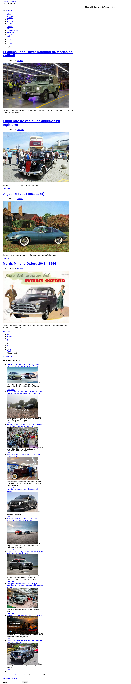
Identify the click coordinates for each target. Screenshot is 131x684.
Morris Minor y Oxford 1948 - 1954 (29, 263)
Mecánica (10, 32)
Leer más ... (7, 116)
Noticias (10, 20)
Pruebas (10, 21)
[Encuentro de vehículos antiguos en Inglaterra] (36, 182)
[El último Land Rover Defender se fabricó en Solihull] (36, 107)
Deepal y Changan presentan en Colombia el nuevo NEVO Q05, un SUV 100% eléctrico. (23, 365)
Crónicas (10, 16)
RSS (17, 678)
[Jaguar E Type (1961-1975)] (36, 251)
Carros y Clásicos (9, 2)
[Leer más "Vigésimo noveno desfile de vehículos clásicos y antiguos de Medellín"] (22, 664)
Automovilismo (12, 30)
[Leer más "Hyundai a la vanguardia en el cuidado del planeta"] (22, 511)
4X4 (8, 29)
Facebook (6, 678)
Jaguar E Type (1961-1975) (23, 194)
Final (9, 351)
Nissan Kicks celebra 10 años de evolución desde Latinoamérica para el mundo (25, 552)
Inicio (9, 14)
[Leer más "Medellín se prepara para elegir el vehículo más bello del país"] (22, 480)
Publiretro (10, 23)
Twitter (13, 678)
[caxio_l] (7, 356)
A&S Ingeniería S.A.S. (20, 675)
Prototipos (10, 34)
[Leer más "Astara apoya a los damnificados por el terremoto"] (22, 633)
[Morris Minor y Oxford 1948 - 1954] (36, 322)
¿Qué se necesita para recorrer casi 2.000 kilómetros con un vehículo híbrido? (22, 519)
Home (9, 39)
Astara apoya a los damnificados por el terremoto (24, 615)
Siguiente (10, 349)
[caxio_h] (7, 10)
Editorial (10, 27)
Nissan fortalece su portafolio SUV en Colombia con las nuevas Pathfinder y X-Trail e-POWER (24, 392)
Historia (10, 18)
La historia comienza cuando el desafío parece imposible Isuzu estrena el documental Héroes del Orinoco (25, 585)
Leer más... (11, 390)
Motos (9, 36)
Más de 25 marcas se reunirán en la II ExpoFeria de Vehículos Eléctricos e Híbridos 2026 (24, 425)
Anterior (10, 336)
